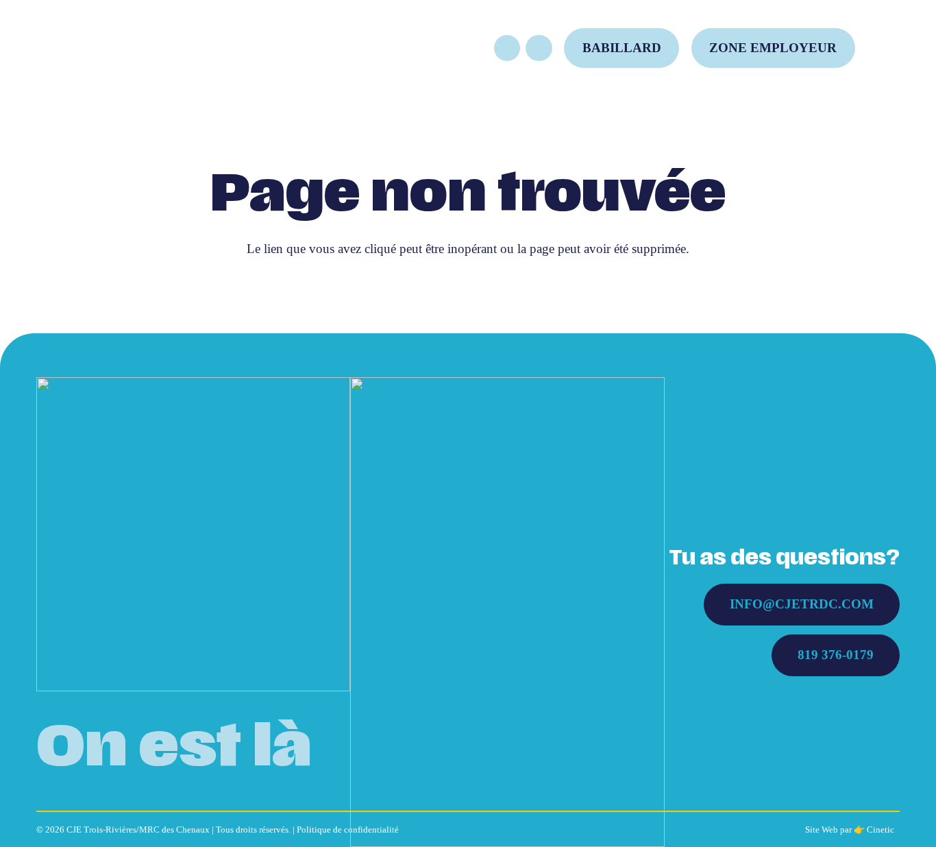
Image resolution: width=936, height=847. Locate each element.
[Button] (507, 48)
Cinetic (880, 830)
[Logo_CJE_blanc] (193, 534)
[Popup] (889, 48)
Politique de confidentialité (348, 830)
